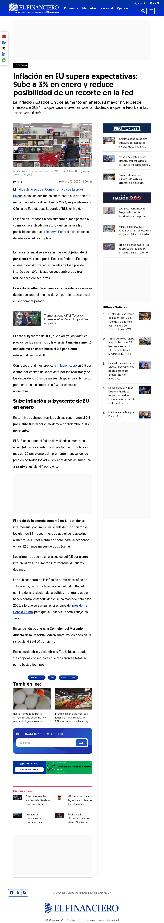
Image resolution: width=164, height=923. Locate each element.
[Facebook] (145, 3)
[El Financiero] (34, 8)
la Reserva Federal (56, 232)
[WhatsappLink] (52, 767)
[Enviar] (81, 742)
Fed (52, 677)
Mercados (89, 8)
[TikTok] (158, 3)
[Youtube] (155, 3)
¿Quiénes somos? (54, 920)
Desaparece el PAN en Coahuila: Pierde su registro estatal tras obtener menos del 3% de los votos (38, 804)
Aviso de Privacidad (109, 920)
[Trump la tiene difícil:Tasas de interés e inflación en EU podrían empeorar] (27, 318)
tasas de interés (68, 677)
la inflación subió (65, 365)
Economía (71, 8)
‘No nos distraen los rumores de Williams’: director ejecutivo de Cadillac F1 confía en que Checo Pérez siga (133, 183)
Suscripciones (88, 920)
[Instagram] (151, 3)
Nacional (106, 8)
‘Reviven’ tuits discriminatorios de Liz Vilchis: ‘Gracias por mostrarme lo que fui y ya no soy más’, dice (80, 823)
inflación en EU (36, 677)
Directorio (72, 920)
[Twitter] (148, 3)
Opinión (122, 8)
